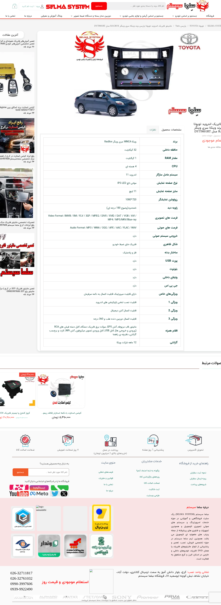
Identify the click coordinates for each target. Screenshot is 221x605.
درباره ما (28, 16)
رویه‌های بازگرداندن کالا (150, 477)
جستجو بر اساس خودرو (186, 16)
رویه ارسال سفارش (198, 478)
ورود (38, 6)
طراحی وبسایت (153, 495)
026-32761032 (21, 578)
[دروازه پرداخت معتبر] (101, 530)
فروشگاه (210, 16)
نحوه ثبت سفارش (198, 472)
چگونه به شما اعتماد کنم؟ (148, 470)
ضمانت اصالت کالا (152, 483)
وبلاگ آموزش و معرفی (51, 16)
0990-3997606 (21, 584)
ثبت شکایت (154, 489)
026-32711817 (21, 573)
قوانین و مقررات (106, 478)
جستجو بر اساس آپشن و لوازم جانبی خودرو (143, 16)
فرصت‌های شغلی (106, 472)
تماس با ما (108, 484)
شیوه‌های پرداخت (198, 484)
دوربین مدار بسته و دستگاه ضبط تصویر (92, 16)
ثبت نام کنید (28, 6)
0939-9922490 (21, 589)
